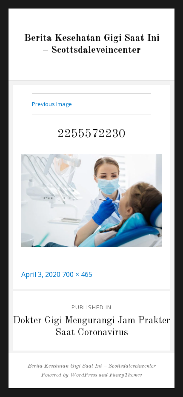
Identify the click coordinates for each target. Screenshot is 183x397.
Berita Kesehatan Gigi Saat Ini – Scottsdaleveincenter (92, 366)
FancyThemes (125, 375)
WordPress (83, 375)
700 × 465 (77, 274)
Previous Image (52, 104)
